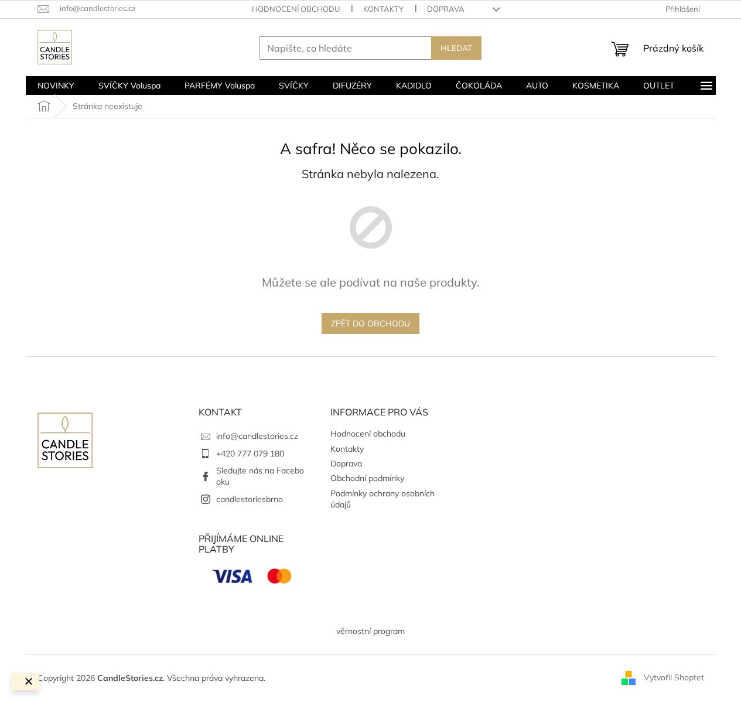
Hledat (456, 48)
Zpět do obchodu (370, 323)
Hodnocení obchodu (296, 8)
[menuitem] (56, 85)
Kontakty (383, 8)
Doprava (446, 8)
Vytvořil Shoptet (674, 677)
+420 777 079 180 (250, 453)
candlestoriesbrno (249, 499)
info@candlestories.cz (257, 436)
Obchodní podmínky (367, 478)
